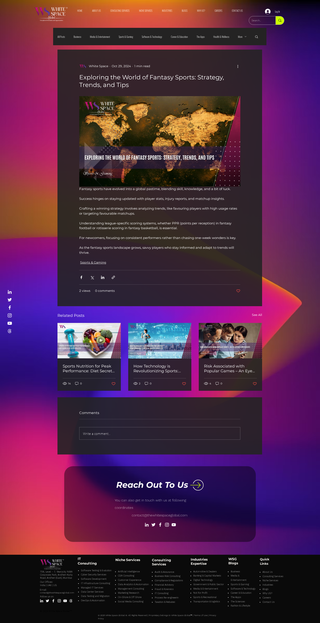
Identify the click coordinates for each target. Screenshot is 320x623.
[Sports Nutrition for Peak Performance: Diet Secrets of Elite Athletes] (89, 340)
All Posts (61, 36)
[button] (256, 36)
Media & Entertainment (100, 36)
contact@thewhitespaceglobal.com (159, 515)
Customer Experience (129, 580)
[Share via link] (113, 277)
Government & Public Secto (208, 584)
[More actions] (237, 66)
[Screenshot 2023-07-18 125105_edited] (9, 331)
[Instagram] (9, 315)
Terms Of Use (200, 615)
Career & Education (179, 36)
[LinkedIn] (9, 292)
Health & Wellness (221, 36)
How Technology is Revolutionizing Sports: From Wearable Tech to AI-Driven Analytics (159, 368)
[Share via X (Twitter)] (92, 277)
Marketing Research (128, 592)
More (240, 36)
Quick (264, 559)
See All (257, 315)
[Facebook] (9, 307)
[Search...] (280, 20)
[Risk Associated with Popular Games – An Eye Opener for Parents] (230, 340)
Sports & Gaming (126, 36)
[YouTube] (9, 323)
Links (264, 564)
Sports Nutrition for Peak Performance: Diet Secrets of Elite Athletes (88, 368)
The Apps (201, 36)
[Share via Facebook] (81, 277)
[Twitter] (9, 299)
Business (77, 36)
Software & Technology (152, 36)
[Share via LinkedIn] (103, 277)
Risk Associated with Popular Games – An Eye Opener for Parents (228, 368)
